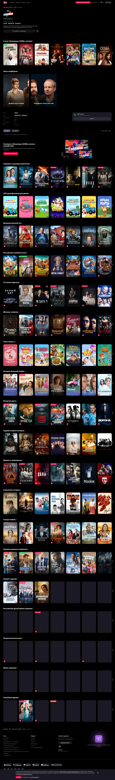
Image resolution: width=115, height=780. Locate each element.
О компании (6, 738)
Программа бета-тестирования (10, 741)
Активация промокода (36, 747)
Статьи (32, 745)
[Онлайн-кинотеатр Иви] (5, 2)
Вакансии (5, 739)
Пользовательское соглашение (10, 747)
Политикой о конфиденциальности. (24, 774)
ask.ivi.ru (60, 750)
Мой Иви (33, 738)
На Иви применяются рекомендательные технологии (16, 751)
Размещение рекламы (8, 745)
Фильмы (33, 739)
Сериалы (33, 741)
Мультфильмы (34, 743)
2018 (6, 21)
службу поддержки (34, 777)
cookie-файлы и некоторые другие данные (69, 771)
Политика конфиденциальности (11, 749)
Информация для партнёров (10, 743)
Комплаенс (6, 753)
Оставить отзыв (7, 755)
